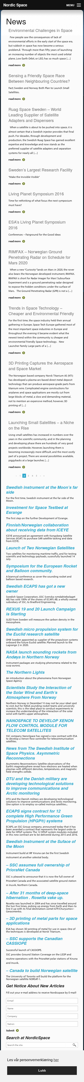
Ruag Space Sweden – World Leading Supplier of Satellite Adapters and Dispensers (35, 114)
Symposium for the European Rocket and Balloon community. (41, 568)
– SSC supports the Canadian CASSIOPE (34, 941)
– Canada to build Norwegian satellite (42, 970)
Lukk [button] (42, 1070)
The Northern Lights (25, 672)
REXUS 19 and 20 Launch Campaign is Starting (40, 611)
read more (15, 65)
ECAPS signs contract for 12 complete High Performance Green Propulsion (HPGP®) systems (39, 816)
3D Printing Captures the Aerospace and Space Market (41, 365)
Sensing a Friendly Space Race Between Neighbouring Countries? (39, 78)
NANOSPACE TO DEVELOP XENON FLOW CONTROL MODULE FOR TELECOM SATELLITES (39, 725)
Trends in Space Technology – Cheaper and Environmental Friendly (41, 310)
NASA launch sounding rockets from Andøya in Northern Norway (41, 654)
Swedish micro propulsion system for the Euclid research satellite (42, 631)
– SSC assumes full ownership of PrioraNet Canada (37, 867)
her (56, 1060)
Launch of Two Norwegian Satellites (40, 548)
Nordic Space (15, 5)
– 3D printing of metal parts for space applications (41, 920)
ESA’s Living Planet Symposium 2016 (37, 224)
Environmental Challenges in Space (40, 30)
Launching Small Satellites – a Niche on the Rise (41, 425)
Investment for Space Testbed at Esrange (37, 510)
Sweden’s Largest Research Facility (40, 170)
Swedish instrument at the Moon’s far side (42, 489)
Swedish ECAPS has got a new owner (35, 588)
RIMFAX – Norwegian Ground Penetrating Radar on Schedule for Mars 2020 (39, 257)
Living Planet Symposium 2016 (36, 193)
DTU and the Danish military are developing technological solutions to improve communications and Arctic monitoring (39, 786)
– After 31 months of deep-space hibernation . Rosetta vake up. (37, 895)
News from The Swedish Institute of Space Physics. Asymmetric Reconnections (40, 753)
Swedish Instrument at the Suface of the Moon (40, 844)
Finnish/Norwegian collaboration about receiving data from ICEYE (37, 527)
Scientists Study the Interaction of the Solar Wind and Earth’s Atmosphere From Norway (38, 692)
